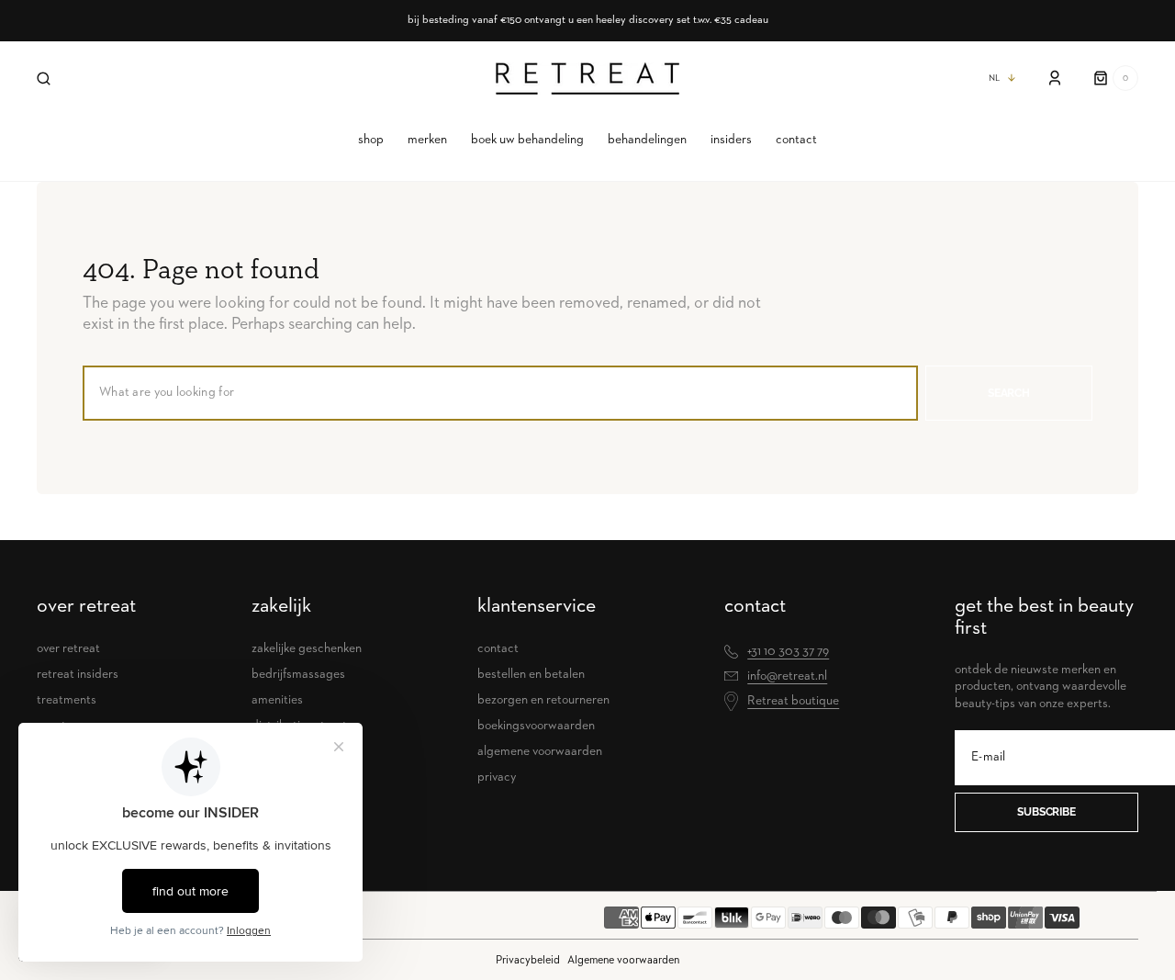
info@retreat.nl (787, 676)
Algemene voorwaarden (623, 960)
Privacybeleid (528, 960)
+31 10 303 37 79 (788, 651)
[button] (43, 78)
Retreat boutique (793, 700)
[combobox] (500, 393)
